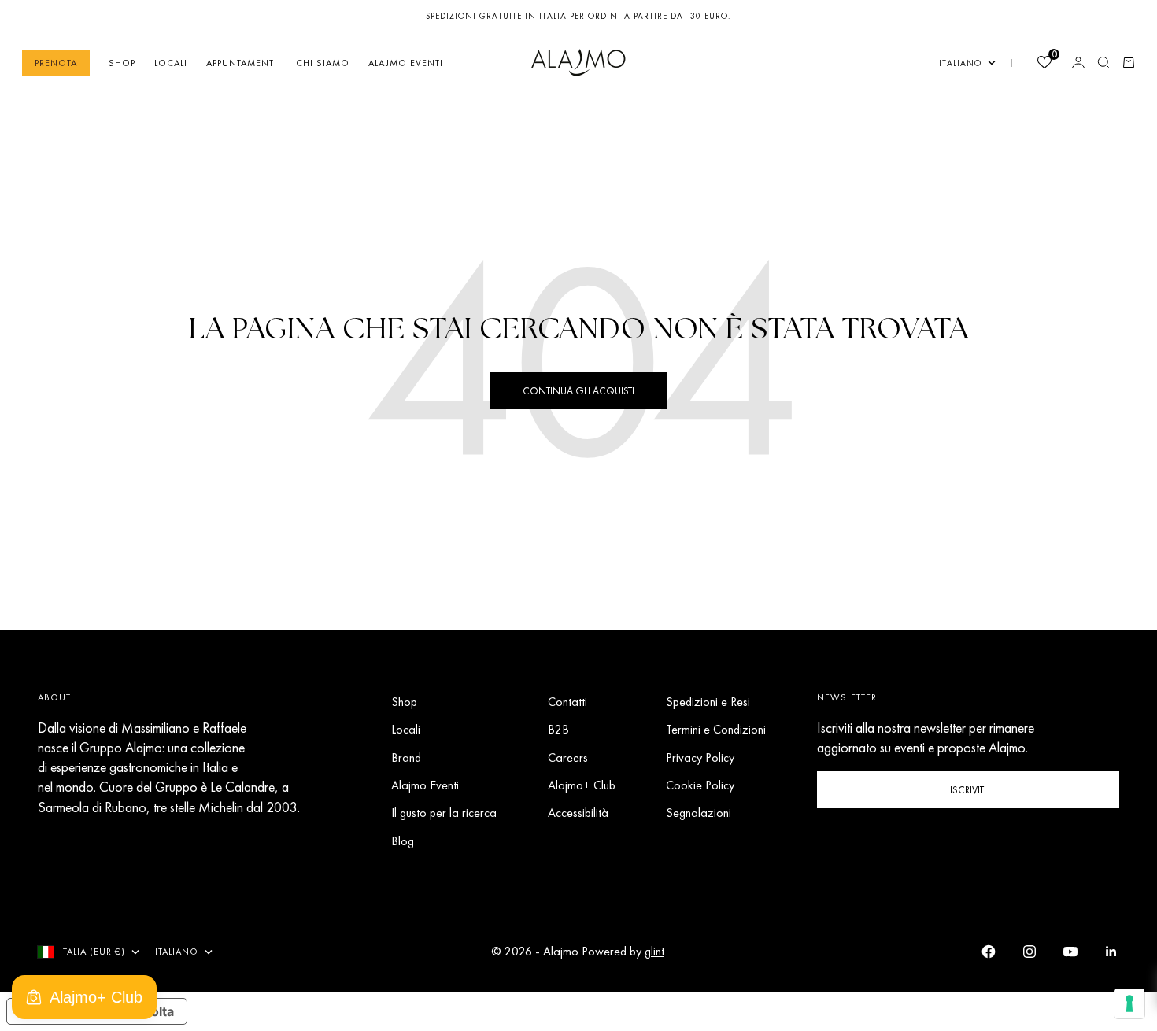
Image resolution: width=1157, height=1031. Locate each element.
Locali (170, 62)
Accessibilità (578, 812)
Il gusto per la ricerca (444, 812)
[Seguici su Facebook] (988, 951)
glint (654, 951)
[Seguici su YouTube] (1070, 951)
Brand (406, 757)
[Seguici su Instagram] (1029, 951)
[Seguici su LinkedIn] (1111, 951)
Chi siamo (322, 62)
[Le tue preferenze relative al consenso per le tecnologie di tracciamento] (1129, 1003)
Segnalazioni (698, 812)
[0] (1044, 63)
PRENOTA (56, 62)
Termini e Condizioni (716, 729)
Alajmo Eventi (405, 62)
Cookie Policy (700, 785)
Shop (122, 62)
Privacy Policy (700, 757)
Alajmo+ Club (581, 785)
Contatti (567, 701)
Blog (402, 841)
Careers (568, 757)
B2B (558, 729)
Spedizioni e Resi (708, 701)
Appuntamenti (241, 62)
